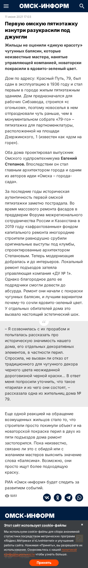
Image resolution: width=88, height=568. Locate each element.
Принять (44, 562)
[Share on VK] (47, 497)
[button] (6, 6)
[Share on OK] (56, 497)
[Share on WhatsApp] (77, 497)
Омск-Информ (44, 6)
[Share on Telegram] (67, 497)
